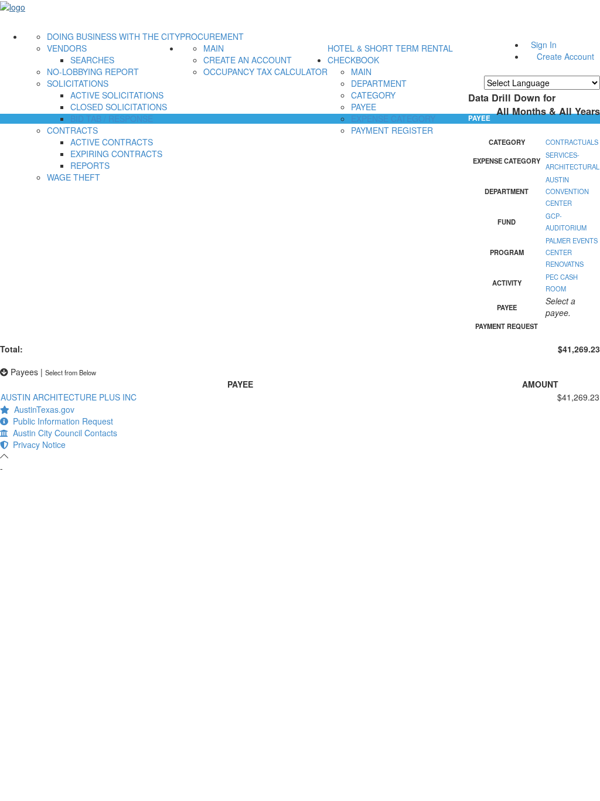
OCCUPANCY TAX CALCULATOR (265, 71)
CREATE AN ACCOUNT (247, 60)
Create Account (565, 56)
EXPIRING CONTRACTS (116, 153)
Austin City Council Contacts (62, 433)
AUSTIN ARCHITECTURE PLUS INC (69, 397)
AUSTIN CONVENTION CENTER (567, 191)
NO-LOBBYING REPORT (93, 71)
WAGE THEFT (73, 177)
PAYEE (363, 107)
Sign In (544, 44)
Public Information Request (60, 421)
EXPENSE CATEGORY (393, 118)
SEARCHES (92, 60)
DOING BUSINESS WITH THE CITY (113, 36)
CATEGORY (373, 95)
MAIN (213, 48)
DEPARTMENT (379, 83)
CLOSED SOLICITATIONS (118, 107)
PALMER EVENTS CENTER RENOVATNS (572, 252)
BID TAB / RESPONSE (111, 118)
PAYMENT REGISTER (392, 130)
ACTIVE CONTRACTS (111, 142)
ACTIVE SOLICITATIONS (116, 95)
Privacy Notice (37, 444)
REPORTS (90, 165)
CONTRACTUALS (572, 142)
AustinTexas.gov (41, 409)
